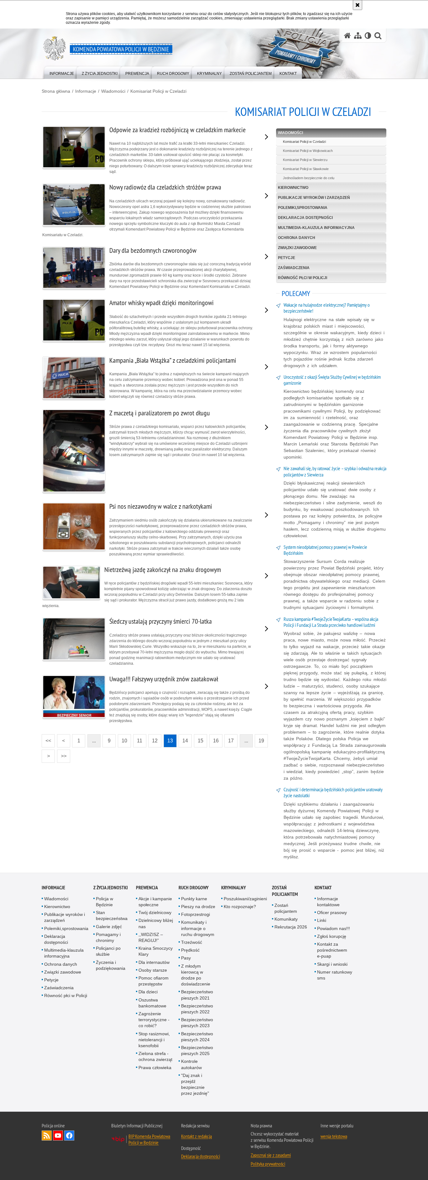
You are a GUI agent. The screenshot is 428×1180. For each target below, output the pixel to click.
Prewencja (147, 887)
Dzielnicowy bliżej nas (155, 923)
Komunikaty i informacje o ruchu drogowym (197, 928)
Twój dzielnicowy (154, 912)
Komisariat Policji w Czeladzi (158, 91)
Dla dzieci (148, 991)
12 (153, 738)
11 (138, 738)
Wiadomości (113, 91)
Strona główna (56, 91)
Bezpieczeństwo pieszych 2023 (197, 1022)
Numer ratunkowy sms (334, 974)
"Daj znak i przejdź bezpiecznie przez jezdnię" (195, 1084)
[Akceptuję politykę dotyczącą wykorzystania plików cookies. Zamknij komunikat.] (357, 5)
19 (259, 738)
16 (214, 738)
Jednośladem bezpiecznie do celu (308, 178)
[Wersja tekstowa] (368, 35)
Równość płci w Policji (302, 278)
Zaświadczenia (294, 268)
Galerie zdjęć (109, 926)
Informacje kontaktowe (328, 901)
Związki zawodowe (297, 248)
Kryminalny (233, 887)
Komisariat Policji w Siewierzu (305, 160)
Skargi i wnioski (332, 964)
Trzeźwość (191, 942)
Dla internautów (154, 962)
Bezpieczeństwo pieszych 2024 (197, 1036)
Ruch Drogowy (194, 887)
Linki (321, 920)
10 (122, 738)
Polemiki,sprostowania (302, 207)
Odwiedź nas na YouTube (58, 1136)
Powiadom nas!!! (333, 928)
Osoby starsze (152, 970)
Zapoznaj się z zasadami (271, 1155)
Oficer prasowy (332, 912)
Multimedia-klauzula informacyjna (316, 228)
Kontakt (323, 887)
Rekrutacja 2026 (290, 926)
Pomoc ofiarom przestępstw (153, 980)
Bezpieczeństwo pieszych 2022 (197, 1008)
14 (183, 738)
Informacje (85, 91)
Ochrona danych (296, 238)
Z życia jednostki (110, 887)
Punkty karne (194, 898)
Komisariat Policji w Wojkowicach (308, 151)
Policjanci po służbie (108, 951)
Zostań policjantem (285, 890)
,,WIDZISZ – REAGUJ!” (150, 937)
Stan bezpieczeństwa (112, 915)
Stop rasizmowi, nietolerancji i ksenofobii (154, 1039)
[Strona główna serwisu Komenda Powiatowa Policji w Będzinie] (347, 35)
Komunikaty (286, 919)
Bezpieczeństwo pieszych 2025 (197, 1050)
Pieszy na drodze (198, 906)
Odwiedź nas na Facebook (69, 1136)
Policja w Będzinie (104, 901)
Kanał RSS (47, 1136)
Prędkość (190, 950)
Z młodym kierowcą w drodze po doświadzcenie (195, 975)
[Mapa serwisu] (358, 35)
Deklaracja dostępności (305, 218)
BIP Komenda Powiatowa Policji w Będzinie (149, 1139)
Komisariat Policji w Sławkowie (306, 169)
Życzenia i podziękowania (110, 965)
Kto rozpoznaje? (240, 906)
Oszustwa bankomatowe (152, 1002)
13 (168, 738)
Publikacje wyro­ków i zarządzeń (314, 197)
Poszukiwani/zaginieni (245, 898)
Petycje (286, 258)
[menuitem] (62, 72)
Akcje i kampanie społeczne (155, 901)
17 (229, 738)
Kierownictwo (293, 187)
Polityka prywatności (268, 1164)
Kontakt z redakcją (196, 1136)
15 (198, 738)
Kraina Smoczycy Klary (155, 951)
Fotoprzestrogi (195, 914)
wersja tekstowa (334, 1136)
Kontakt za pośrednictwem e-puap (332, 950)
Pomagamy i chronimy (108, 937)
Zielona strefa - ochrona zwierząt (155, 1056)
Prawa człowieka (154, 1067)
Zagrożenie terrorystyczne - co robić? (154, 1019)
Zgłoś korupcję (331, 936)
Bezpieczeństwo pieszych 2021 (197, 994)
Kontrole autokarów (191, 1064)
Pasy (186, 957)
